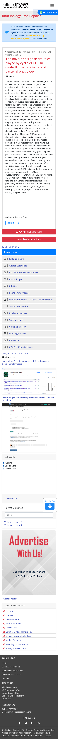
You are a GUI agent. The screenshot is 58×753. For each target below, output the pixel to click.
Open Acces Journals (11, 666)
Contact (5, 678)
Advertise (14, 340)
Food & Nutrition (13, 623)
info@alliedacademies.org (19, 712)
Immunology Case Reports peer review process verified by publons (28, 399)
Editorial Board (16, 259)
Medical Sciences (13, 640)
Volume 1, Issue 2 (13, 522)
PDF (19, 222)
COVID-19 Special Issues (21, 347)
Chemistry (10, 611)
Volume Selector (17, 326)
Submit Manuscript (18, 306)
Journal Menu (10, 246)
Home (4, 663)
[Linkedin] (32, 723)
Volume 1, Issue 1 (13, 525)
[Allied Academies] (15, 5)
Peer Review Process (19, 292)
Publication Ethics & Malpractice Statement (31, 299)
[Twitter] (25, 723)
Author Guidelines (18, 265)
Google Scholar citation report (16, 353)
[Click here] (29, 381)
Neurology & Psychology (17, 644)
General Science (13, 627)
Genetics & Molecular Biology (19, 632)
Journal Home (11, 252)
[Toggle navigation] (52, 5)
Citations (13, 286)
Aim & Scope (15, 279)
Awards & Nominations (29, 239)
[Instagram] (38, 723)
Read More (12, 498)
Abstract (10, 222)
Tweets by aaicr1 (9, 598)
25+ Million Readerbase (30, 231)
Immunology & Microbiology (18, 636)
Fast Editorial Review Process (23, 272)
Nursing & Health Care (16, 648)
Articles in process (18, 313)
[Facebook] (19, 723)
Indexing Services (17, 333)
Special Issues (16, 320)
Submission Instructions (12, 670)
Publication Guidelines (11, 674)
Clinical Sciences (13, 619)
